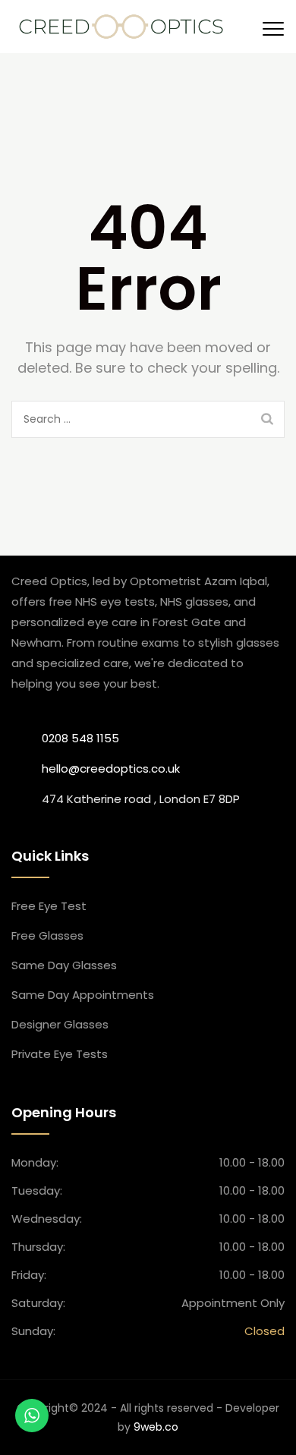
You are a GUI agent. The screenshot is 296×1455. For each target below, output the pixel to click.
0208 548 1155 (80, 738)
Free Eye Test (49, 906)
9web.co (156, 1427)
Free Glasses (47, 935)
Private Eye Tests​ (59, 1054)
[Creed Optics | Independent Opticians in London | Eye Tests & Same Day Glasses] (121, 26)
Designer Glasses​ (60, 1024)
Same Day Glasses (64, 965)
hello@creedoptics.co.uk (111, 768)
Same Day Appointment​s (82, 995)
